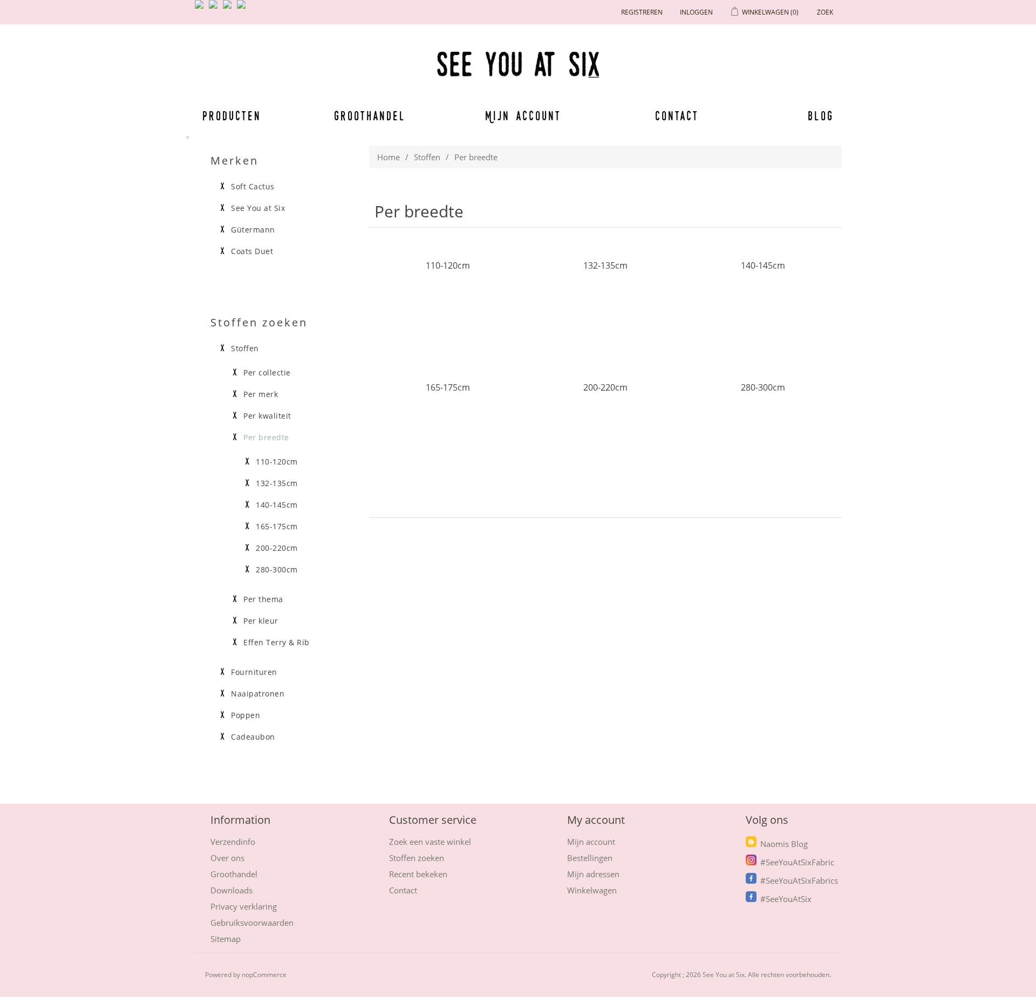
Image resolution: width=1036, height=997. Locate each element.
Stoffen (427, 157)
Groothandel (370, 115)
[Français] (229, 8)
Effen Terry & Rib (276, 642)
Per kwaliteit (267, 416)
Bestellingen (589, 857)
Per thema (263, 599)
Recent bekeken (418, 874)
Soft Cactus (253, 187)
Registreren (642, 12)
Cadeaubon (253, 737)
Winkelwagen (592, 890)
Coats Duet (252, 251)
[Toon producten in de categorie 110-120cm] (448, 317)
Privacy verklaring (243, 906)
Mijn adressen (593, 874)
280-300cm (763, 387)
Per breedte (266, 437)
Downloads (231, 890)
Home (388, 157)
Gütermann (253, 230)
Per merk (260, 394)
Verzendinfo (232, 841)
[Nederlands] (215, 8)
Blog (821, 115)
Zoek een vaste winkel (430, 841)
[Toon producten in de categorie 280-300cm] (763, 439)
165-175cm (448, 387)
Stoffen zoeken (416, 857)
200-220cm (605, 387)
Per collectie (267, 373)
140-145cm (763, 265)
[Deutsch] (243, 8)
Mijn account (523, 115)
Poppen (245, 715)
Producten (229, 115)
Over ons (227, 857)
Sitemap (225, 938)
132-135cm (605, 265)
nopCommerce (264, 974)
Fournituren (254, 672)
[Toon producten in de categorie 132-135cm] (605, 317)
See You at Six (258, 208)
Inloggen (696, 12)
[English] (201, 8)
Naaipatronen (257, 694)
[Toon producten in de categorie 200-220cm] (605, 439)
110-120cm (448, 265)
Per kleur (260, 621)
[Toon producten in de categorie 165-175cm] (448, 439)
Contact (677, 115)
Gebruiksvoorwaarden (252, 922)
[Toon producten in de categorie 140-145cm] (763, 317)
